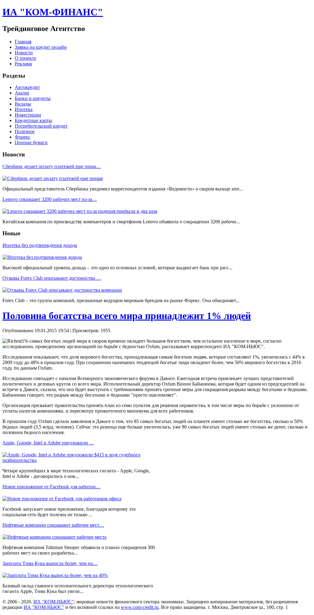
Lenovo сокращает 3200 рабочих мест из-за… (49, 199)
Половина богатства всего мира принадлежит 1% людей (126, 315)
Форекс (22, 137)
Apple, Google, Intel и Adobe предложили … (48, 442)
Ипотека (24, 109)
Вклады (23, 103)
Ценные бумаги (31, 142)
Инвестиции (28, 114)
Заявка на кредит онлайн (41, 47)
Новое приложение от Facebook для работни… (51, 486)
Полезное (25, 131)
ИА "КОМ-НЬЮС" (53, 601)
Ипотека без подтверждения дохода (39, 245)
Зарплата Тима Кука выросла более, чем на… (50, 563)
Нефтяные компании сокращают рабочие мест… (53, 525)
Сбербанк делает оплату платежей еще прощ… (51, 166)
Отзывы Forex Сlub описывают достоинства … (51, 278)
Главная (23, 41)
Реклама (23, 63)
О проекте (25, 58)
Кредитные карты (33, 120)
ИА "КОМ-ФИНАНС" (52, 11)
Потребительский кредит (41, 126)
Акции (22, 92)
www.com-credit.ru (140, 607)
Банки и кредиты (33, 98)
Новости (24, 52)
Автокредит (27, 87)
